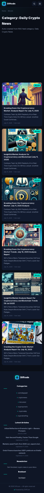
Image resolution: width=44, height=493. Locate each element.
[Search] (34, 3)
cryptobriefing (23, 416)
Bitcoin (10, 11)
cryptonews (22, 398)
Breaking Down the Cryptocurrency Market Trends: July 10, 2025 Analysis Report (20, 252)
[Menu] (40, 3)
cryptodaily (23, 411)
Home (4, 11)
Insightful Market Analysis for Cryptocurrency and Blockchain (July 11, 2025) (21, 157)
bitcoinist (22, 402)
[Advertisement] (22, 58)
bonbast (22, 478)
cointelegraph (23, 393)
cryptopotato (23, 407)
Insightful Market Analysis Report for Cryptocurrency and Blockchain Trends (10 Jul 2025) (21, 300)
